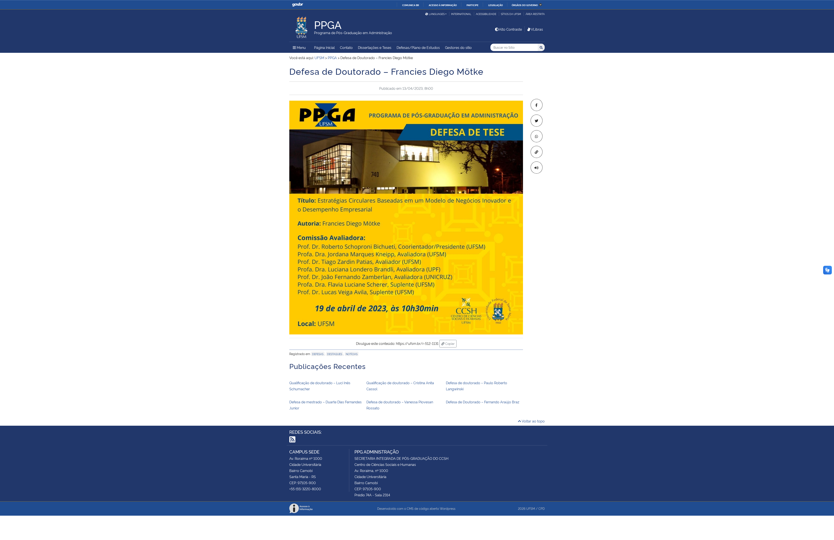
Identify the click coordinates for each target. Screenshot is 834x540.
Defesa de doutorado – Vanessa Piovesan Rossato (399, 404)
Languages (437, 14)
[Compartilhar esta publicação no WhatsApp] (537, 136)
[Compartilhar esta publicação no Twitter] (537, 121)
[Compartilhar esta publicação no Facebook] (537, 105)
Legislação (495, 5)
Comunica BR (410, 5)
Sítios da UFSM (511, 14)
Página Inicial (324, 47)
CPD (541, 508)
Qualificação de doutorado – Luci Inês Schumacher (319, 385)
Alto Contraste (510, 29)
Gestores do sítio (458, 47)
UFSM (530, 508)
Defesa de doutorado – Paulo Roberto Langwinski (476, 385)
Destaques (334, 354)
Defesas (317, 354)
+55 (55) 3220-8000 (305, 488)
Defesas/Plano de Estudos (418, 47)
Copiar (450, 343)
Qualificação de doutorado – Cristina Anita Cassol (400, 385)
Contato (346, 47)
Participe (472, 5)
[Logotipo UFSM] (301, 26)
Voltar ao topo (533, 421)
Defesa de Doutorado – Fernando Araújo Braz (482, 401)
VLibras (537, 29)
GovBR (297, 5)
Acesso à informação (443, 5)
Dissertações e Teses (374, 47)
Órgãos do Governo (525, 5)
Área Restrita (535, 14)
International (461, 14)
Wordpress (447, 508)
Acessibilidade (486, 14)
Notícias (351, 354)
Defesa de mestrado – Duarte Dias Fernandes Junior (325, 404)
